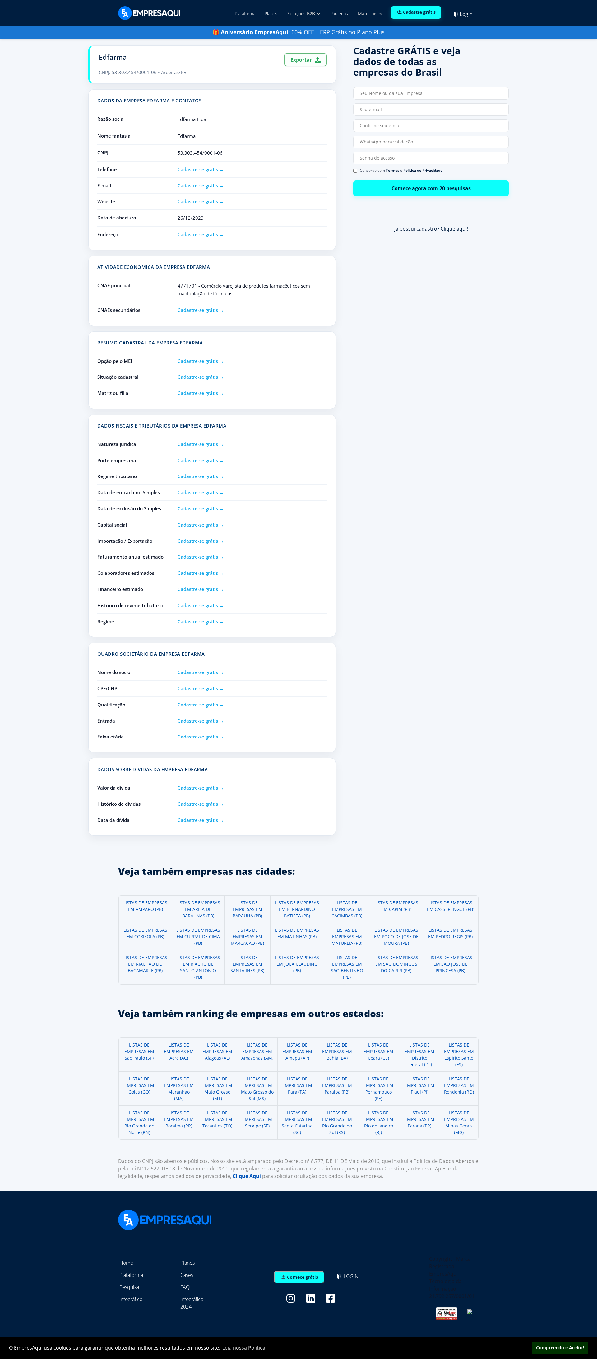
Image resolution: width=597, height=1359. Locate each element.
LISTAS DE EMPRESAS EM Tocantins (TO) (217, 1119)
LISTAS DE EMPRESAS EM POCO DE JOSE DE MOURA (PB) (396, 936)
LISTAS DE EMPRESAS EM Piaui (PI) (419, 1085)
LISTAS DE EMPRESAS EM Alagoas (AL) (217, 1051)
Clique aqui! (454, 228)
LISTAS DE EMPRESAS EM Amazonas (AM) (257, 1051)
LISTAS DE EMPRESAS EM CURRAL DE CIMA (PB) (198, 936)
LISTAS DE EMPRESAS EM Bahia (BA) (337, 1051)
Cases (186, 1275)
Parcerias (339, 13)
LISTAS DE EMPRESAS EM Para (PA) (297, 1085)
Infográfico (130, 1299)
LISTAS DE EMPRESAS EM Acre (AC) (179, 1051)
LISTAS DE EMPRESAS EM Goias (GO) (139, 1085)
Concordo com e (401, 170)
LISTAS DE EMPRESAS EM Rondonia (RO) (459, 1085)
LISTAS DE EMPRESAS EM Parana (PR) (419, 1119)
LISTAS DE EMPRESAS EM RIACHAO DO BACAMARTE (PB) (145, 963)
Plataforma (245, 13)
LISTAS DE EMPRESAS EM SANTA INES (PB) (247, 963)
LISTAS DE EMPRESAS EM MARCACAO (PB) (247, 936)
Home (126, 1262)
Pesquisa (129, 1287)
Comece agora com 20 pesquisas (431, 188)
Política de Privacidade (422, 170)
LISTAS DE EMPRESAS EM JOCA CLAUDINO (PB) (297, 963)
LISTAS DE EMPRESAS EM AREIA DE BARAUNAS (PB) (198, 909)
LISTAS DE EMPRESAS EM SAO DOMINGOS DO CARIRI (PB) (396, 963)
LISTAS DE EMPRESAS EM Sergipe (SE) (257, 1119)
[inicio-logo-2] (149, 12)
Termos (392, 170)
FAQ (185, 1287)
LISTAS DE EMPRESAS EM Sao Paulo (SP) (139, 1051)
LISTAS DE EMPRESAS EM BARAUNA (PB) (247, 909)
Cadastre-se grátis (198, 169)
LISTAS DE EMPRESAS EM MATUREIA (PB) (346, 936)
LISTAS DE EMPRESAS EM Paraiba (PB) (337, 1085)
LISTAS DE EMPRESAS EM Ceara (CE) (378, 1051)
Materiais (368, 13)
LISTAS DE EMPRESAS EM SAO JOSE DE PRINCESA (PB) (450, 963)
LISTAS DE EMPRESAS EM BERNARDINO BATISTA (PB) (297, 909)
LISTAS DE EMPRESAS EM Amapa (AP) (297, 1051)
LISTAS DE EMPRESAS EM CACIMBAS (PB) (346, 909)
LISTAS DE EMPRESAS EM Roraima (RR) (179, 1119)
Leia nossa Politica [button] (243, 1347)
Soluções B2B (301, 13)
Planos (271, 13)
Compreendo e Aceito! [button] (560, 1348)
